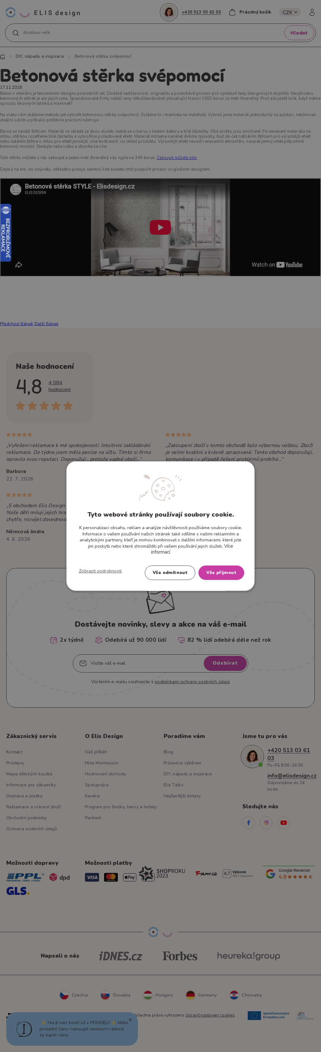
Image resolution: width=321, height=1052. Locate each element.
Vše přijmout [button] (221, 572)
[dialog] (160, 526)
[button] (100, 571)
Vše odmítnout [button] (170, 572)
